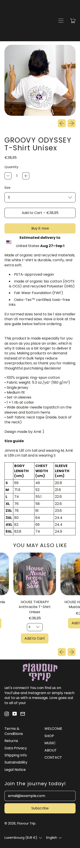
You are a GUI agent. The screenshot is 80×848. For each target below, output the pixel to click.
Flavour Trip (26, 823)
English (51, 837)
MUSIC (50, 743)
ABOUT (50, 750)
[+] (25, 175)
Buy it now (40, 228)
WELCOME (53, 728)
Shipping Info (15, 755)
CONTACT (53, 757)
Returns (11, 740)
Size (7, 188)
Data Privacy (15, 748)
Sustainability (15, 762)
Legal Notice (15, 769)
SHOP (49, 735)
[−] (8, 175)
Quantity (11, 167)
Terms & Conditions (13, 731)
